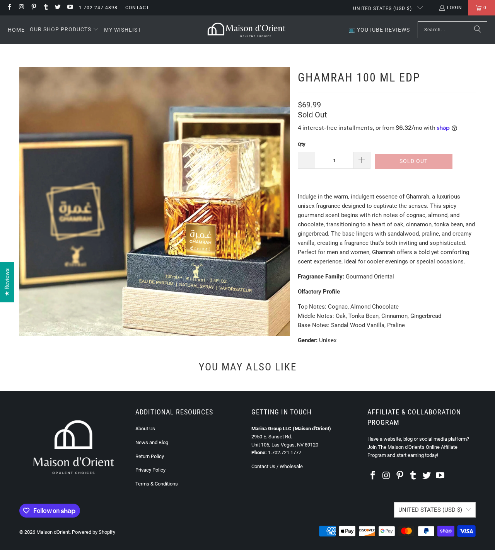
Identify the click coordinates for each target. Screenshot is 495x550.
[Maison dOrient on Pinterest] (33, 7)
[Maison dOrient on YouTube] (69, 7)
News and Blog (151, 442)
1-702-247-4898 (98, 7)
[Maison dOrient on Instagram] (21, 7)
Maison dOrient (53, 532)
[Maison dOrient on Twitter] (57, 7)
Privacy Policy (150, 470)
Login (454, 7)
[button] (64, 29)
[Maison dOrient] (246, 29)
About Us (145, 428)
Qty (302, 144)
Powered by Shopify (93, 532)
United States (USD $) (383, 8)
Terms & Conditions (156, 484)
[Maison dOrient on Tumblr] (45, 7)
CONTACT (137, 7)
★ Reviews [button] (6, 282)
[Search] (477, 29)
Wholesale (291, 466)
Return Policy (149, 456)
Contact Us (263, 466)
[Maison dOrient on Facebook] (9, 7)
